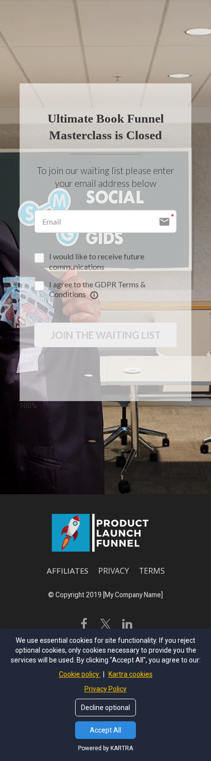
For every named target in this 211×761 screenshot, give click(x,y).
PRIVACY (113, 571)
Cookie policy (80, 674)
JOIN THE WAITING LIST (106, 335)
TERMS (152, 571)
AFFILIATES (67, 570)
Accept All (105, 730)
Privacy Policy (105, 689)
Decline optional (105, 707)
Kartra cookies (130, 674)
